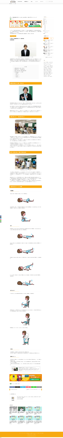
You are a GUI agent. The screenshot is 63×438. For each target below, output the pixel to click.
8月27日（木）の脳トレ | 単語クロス (50, 44)
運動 (48, 76)
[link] (17, 398)
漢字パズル (46, 68)
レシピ (48, 65)
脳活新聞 (13, 400)
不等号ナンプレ (51, 65)
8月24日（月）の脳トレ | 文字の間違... (50, 50)
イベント (48, 63)
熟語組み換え (49, 68)
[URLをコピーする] (39, 387)
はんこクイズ (45, 63)
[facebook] (18, 398)
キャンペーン (45, 20)
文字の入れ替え (51, 66)
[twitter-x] (19, 398)
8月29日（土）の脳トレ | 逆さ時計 (50, 40)
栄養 (44, 68)
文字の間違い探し (45, 67)
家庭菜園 (48, 66)
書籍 (51, 67)
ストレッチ (49, 64)
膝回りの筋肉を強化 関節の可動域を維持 (20, 70)
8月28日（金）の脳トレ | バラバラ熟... (50, 47)
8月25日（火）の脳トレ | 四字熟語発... (50, 53)
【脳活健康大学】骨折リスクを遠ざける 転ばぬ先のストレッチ (26, 367)
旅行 (50, 67)
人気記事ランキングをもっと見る (48, 57)
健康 (44, 66)
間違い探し (51, 76)
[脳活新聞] (13, 1)
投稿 (44, 33)
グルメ (47, 64)
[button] (12, 387)
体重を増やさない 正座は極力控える (20, 69)
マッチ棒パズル (45, 65)
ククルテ (45, 64)
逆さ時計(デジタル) (46, 76)
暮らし (45, 29)
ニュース (45, 24)
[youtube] (22, 398)
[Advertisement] (31, 11)
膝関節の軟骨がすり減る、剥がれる (19, 68)
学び (45, 66)
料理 (48, 67)
